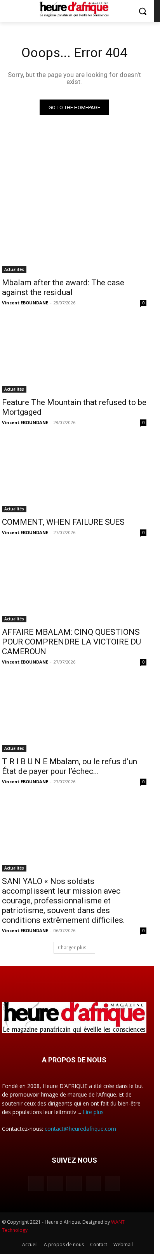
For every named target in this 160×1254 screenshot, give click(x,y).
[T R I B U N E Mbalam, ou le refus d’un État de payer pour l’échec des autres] (74, 715)
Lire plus (93, 1112)
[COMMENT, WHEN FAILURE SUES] (74, 476)
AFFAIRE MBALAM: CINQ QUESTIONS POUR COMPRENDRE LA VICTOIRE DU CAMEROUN (71, 641)
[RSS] (93, 1183)
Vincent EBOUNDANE (25, 303)
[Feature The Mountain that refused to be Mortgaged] (74, 356)
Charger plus (72, 947)
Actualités (14, 269)
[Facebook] (35, 1183)
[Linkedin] (74, 1183)
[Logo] (74, 9)
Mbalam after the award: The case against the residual (63, 287)
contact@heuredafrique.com (80, 1128)
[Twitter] (112, 1183)
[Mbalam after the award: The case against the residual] (74, 237)
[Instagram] (55, 1183)
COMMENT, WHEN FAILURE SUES (63, 522)
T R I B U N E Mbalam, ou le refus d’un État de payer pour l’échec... (69, 766)
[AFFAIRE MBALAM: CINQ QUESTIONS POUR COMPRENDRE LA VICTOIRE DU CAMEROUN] (74, 586)
